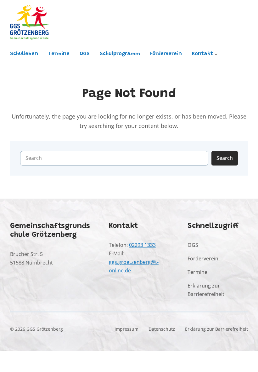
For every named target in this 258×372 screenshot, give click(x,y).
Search (224, 157)
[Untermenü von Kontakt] (216, 54)
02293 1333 (142, 244)
